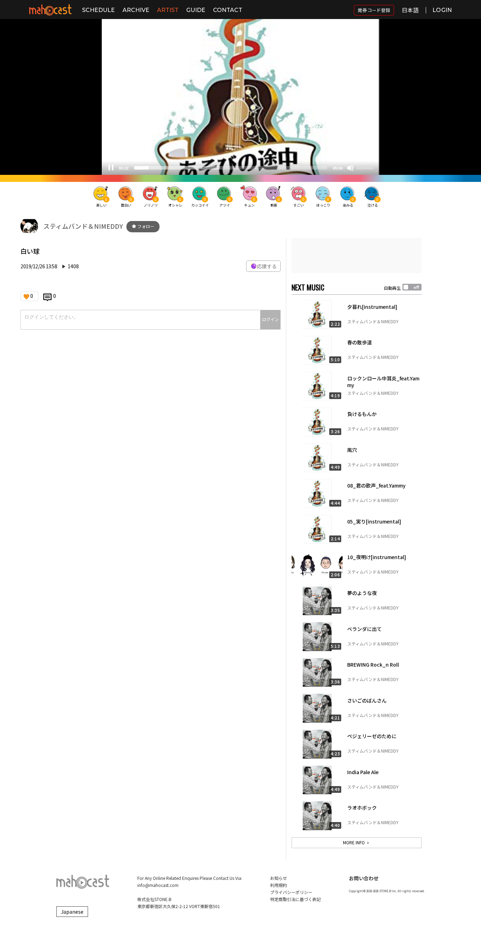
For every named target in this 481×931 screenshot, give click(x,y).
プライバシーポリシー (291, 892)
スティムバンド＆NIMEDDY (83, 226)
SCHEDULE (98, 10)
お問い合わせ (364, 878)
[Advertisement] (356, 255)
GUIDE (195, 10)
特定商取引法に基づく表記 (295, 899)
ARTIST (168, 10)
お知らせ (278, 878)
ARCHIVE (136, 10)
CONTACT (227, 10)
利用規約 (278, 885)
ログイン (270, 319)
